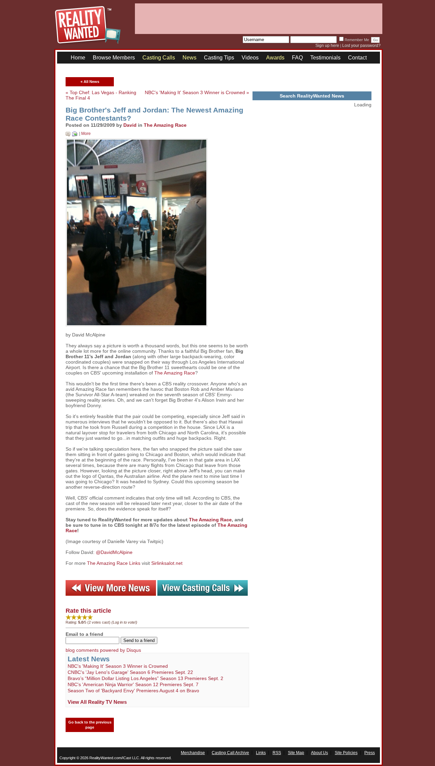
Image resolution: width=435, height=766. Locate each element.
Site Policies (346, 752)
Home (78, 57)
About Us (319, 752)
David (130, 125)
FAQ (297, 57)
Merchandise (193, 752)
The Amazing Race (165, 125)
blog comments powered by (103, 650)
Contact (357, 57)
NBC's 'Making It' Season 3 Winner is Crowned (118, 666)
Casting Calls (158, 57)
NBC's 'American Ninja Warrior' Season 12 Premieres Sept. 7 (133, 684)
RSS (277, 752)
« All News (90, 82)
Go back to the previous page (89, 724)
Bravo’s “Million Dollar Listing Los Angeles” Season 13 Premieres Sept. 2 (145, 678)
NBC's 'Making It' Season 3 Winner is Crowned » (197, 92)
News (189, 57)
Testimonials (325, 57)
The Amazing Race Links (113, 563)
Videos (250, 57)
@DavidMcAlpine (114, 552)
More (86, 133)
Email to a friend (84, 634)
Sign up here (327, 45)
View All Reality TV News (97, 702)
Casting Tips (219, 57)
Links (261, 752)
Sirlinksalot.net (166, 563)
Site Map (296, 752)
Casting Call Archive (230, 752)
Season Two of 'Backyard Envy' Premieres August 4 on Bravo (133, 690)
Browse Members (114, 57)
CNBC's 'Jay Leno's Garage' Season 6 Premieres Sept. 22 (130, 672)
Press (369, 752)
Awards (275, 57)
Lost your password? (361, 45)
